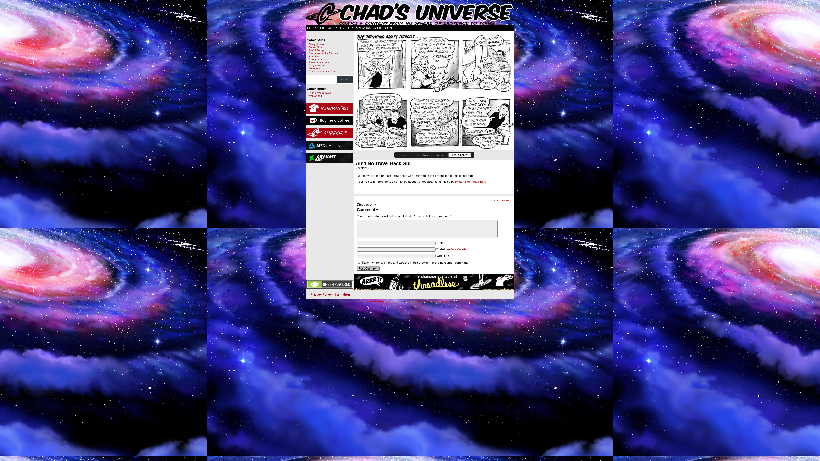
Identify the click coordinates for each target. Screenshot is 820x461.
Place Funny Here (318, 62)
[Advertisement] (329, 221)
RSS (444, 301)
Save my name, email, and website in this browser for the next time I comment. (415, 262)
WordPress (404, 301)
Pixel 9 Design (316, 50)
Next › (427, 155)
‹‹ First (401, 155)
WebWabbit (315, 96)
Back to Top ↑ (456, 301)
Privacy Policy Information (330, 294)
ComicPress (422, 301)
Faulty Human (316, 44)
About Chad (383, 28)
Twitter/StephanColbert (470, 181)
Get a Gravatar (458, 249)
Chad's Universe (410, 13)
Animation (314, 56)
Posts (312, 28)
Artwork (363, 28)
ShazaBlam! (315, 59)
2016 (369, 167)
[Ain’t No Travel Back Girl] (434, 149)
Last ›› (439, 155)
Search (345, 79)
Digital (326, 28)
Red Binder (344, 28)
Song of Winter (316, 65)
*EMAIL (451, 249)
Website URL (445, 255)
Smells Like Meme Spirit (322, 71)
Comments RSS (502, 200)
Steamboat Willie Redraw (323, 53)
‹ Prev (415, 155)
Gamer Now (315, 47)
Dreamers (314, 68)
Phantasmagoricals (319, 93)
